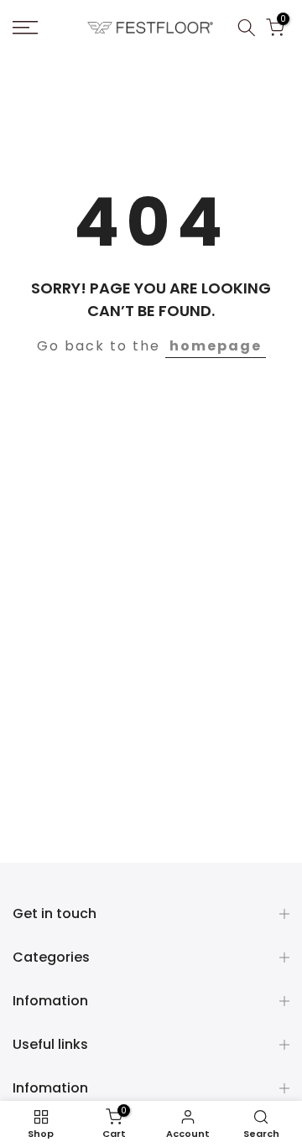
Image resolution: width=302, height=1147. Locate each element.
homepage (215, 346)
